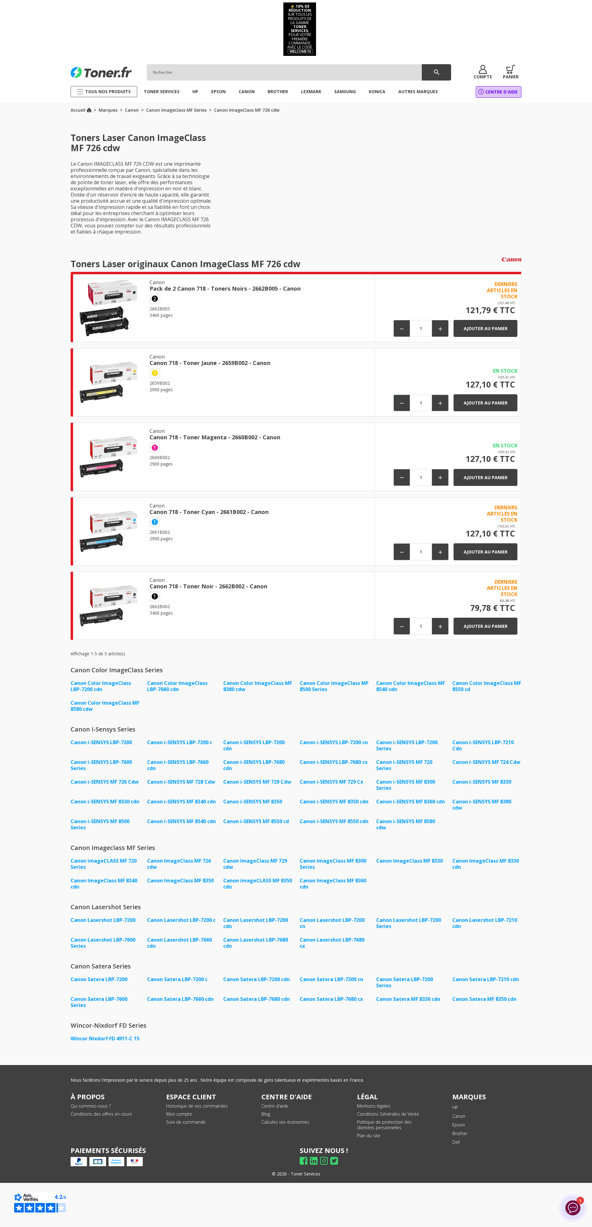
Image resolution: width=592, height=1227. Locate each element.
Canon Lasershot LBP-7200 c (181, 920)
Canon (458, 1116)
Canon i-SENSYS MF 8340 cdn (181, 801)
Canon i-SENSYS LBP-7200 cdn (254, 745)
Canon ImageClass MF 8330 (409, 860)
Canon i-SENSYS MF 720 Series (404, 765)
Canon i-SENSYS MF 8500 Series (100, 824)
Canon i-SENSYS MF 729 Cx (331, 781)
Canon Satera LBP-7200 (99, 979)
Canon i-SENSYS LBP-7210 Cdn (483, 745)
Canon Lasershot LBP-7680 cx (332, 942)
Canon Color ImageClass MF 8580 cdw (105, 705)
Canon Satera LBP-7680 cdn (256, 999)
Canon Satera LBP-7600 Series (99, 1002)
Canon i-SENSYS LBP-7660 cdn (177, 765)
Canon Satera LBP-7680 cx (331, 999)
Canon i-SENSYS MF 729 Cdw (257, 781)
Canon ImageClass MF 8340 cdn (104, 883)
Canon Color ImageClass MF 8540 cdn (410, 686)
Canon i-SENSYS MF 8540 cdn (181, 821)
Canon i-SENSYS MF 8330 (481, 781)
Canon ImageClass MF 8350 (180, 880)
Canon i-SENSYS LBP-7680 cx (334, 762)
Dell (456, 1142)
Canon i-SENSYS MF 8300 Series (405, 784)
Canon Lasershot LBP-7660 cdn (179, 942)
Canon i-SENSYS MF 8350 (252, 801)
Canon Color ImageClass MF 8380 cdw (257, 686)
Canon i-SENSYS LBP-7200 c (179, 742)
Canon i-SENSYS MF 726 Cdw (105, 781)
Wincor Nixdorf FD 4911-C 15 (105, 1038)
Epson (458, 1125)
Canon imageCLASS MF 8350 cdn (257, 883)
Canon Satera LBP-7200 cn (331, 979)
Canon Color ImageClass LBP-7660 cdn (177, 686)
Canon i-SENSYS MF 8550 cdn (334, 821)
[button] (483, 72)
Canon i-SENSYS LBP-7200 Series (407, 745)
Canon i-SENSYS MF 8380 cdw (481, 804)
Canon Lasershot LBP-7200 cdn (255, 923)
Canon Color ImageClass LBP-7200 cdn (101, 686)
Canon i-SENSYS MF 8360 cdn (410, 801)
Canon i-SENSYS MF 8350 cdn (334, 801)
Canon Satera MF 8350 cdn (484, 999)
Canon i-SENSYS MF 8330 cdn (105, 801)
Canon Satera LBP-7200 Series (404, 982)
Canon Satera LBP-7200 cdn (256, 979)
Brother (459, 1133)
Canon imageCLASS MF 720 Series (104, 863)
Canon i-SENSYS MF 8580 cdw (405, 824)
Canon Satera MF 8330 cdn (408, 999)
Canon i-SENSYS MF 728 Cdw (181, 781)
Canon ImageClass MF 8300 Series (333, 863)
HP (455, 1107)
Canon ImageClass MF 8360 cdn (333, 883)
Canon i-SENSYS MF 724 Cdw (486, 762)
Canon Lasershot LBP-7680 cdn (255, 942)
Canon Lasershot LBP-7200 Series (408, 923)
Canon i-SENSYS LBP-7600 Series (101, 765)
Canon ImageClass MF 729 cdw (255, 863)
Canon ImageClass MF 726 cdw (179, 863)
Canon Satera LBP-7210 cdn (485, 979)
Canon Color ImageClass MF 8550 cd (486, 686)
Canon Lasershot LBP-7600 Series (103, 942)
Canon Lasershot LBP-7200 (103, 920)
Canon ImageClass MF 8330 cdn (485, 863)
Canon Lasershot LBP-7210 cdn (484, 923)
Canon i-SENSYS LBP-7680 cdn (254, 765)
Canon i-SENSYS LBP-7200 (101, 742)
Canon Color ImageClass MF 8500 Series (334, 686)
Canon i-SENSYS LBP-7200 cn (334, 742)
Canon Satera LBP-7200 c (177, 979)
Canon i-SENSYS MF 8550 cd (256, 821)
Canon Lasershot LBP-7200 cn (332, 923)
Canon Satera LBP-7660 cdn (180, 999)
